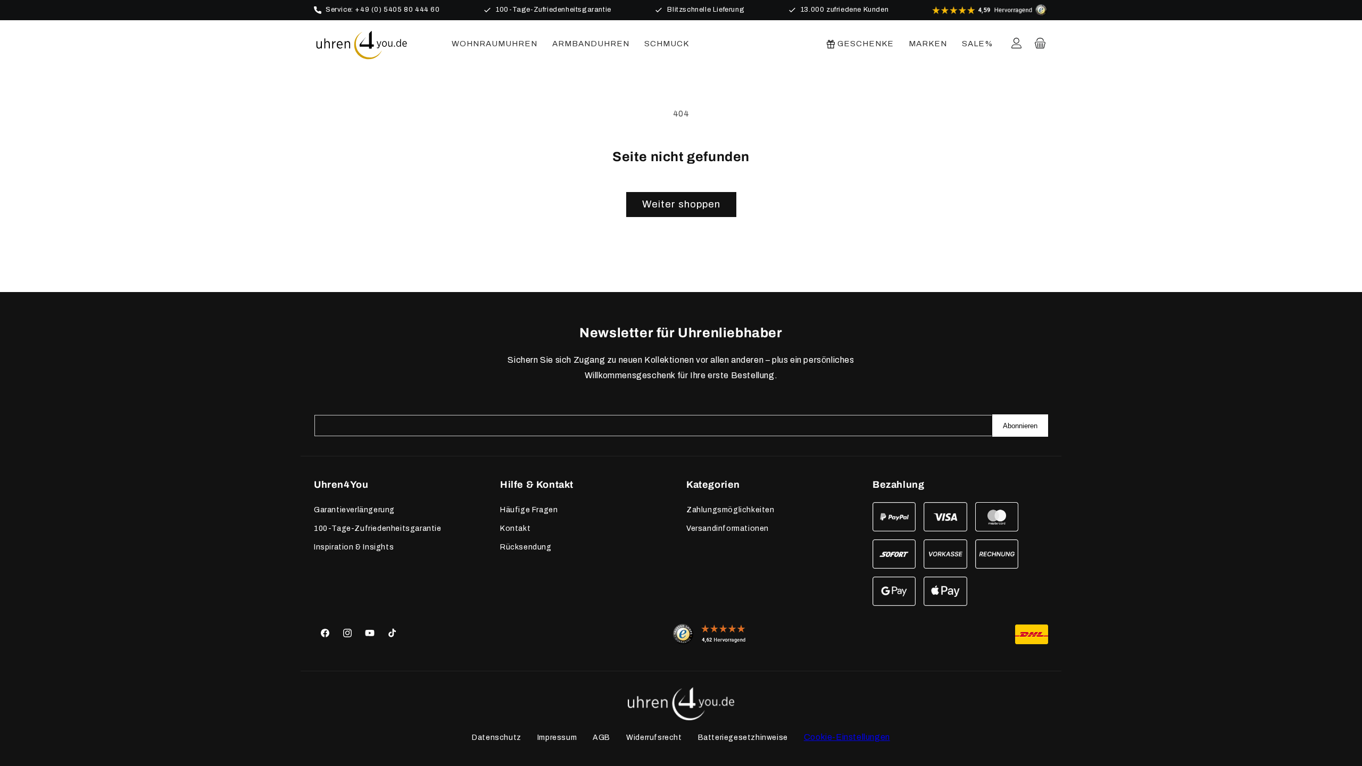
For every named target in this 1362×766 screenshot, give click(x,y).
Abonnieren (1020, 426)
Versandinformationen (727, 528)
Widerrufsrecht (654, 738)
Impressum (557, 738)
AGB (601, 738)
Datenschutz (496, 738)
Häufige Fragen (529, 510)
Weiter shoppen (681, 204)
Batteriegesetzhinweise (743, 738)
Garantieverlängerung (354, 510)
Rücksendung (526, 547)
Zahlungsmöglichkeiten (730, 510)
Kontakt (515, 528)
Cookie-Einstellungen (847, 737)
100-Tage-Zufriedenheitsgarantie (378, 528)
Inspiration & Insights (354, 547)
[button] (1040, 43)
